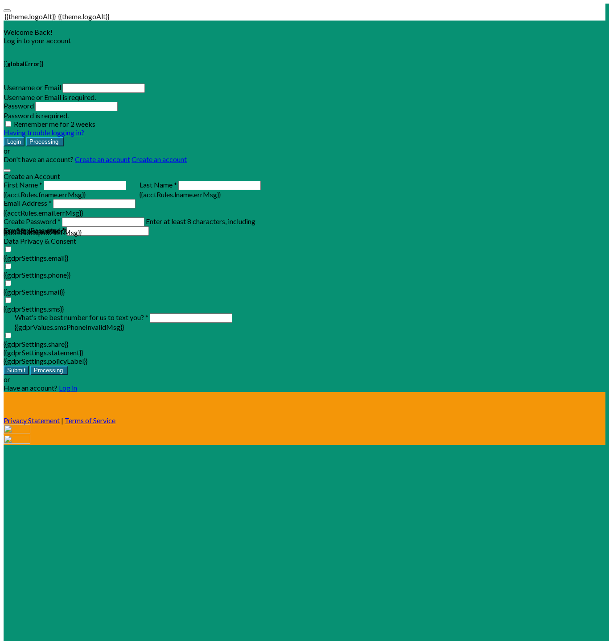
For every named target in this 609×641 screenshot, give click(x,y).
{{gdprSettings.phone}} (37, 275)
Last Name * (158, 184)
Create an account (102, 159)
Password (19, 105)
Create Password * (32, 221)
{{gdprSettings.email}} (36, 258)
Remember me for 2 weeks (54, 124)
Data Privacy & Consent (40, 241)
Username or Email (32, 87)
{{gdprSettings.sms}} (34, 308)
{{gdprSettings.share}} (36, 344)
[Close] (7, 170)
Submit (16, 370)
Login (14, 141)
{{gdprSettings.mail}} (34, 291)
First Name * (23, 184)
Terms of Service (90, 420)
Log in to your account (37, 40)
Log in (68, 387)
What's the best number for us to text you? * (81, 317)
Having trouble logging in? (44, 132)
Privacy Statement (32, 420)
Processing (44, 141)
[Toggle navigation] (7, 10)
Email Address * (28, 203)
